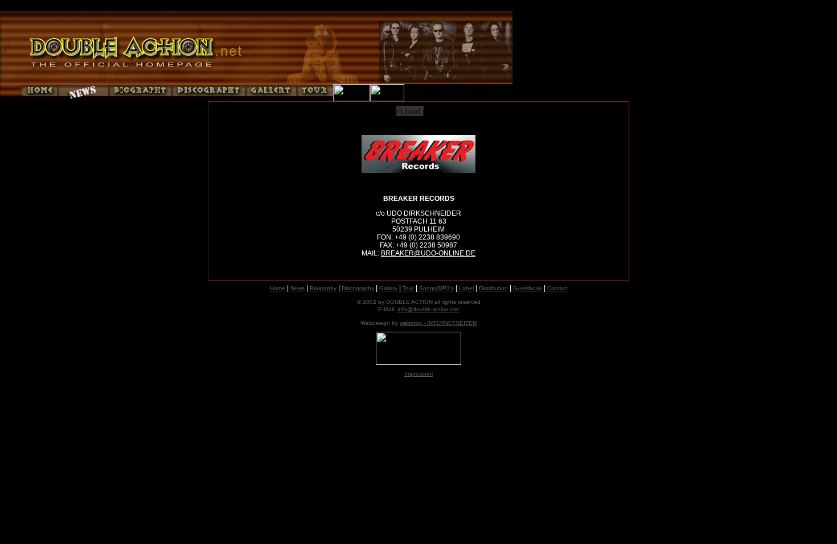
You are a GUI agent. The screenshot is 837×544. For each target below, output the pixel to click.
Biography (323, 288)
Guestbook (527, 288)
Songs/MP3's (436, 288)
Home (277, 288)
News (297, 288)
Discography (358, 288)
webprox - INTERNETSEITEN (438, 323)
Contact (557, 288)
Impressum (418, 373)
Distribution (493, 288)
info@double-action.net (428, 309)
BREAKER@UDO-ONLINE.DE (428, 253)
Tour (408, 288)
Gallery (388, 288)
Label (466, 288)
